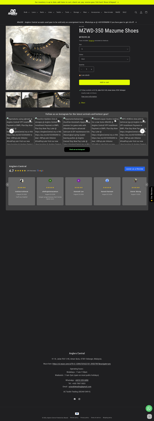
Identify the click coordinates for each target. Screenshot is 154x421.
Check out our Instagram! (77, 149)
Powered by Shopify (62, 417)
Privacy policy (85, 417)
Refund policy (74, 417)
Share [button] (83, 103)
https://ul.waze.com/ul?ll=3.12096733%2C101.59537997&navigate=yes (82, 364)
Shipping (91, 40)
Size (80, 44)
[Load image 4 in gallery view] (62, 99)
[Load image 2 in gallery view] (29, 99)
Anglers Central (51, 417)
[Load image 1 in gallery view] (13, 99)
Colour (81, 55)
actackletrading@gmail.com (80, 387)
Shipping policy (107, 417)
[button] (26, 12)
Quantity (81, 65)
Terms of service (96, 417)
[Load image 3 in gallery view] (46, 99)
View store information (89, 97)
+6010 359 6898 (81, 380)
